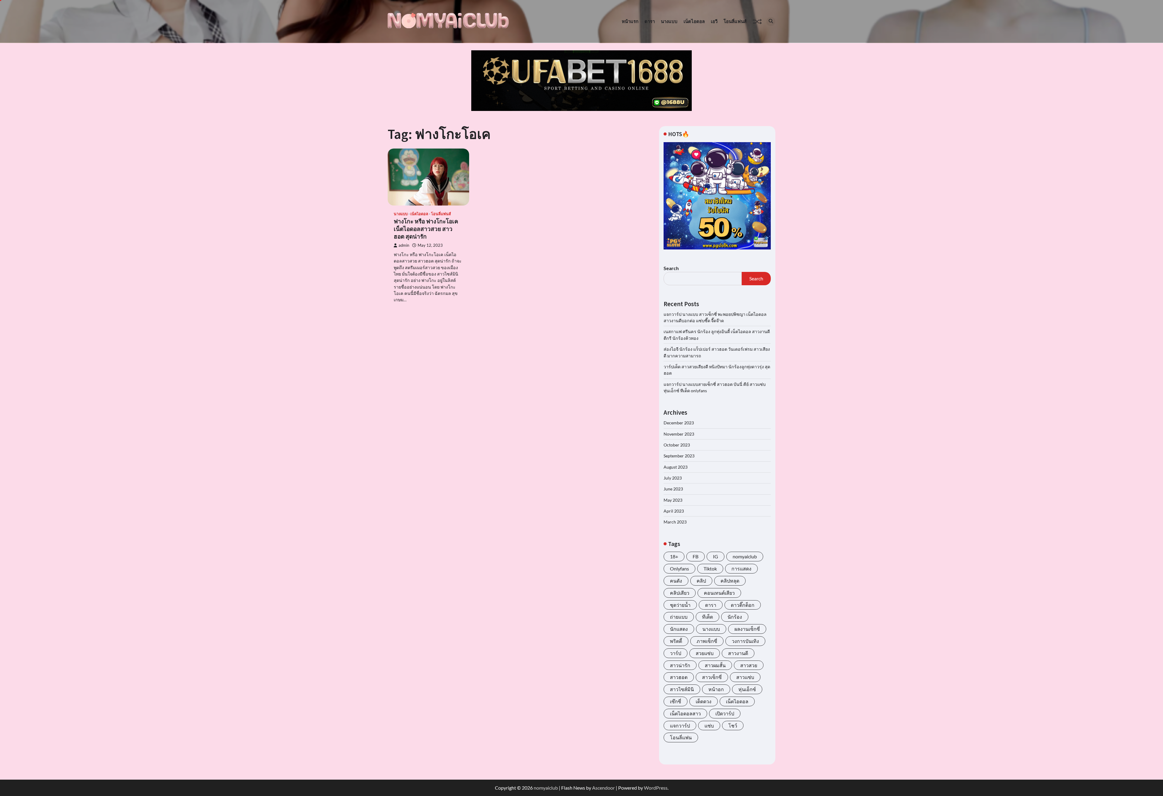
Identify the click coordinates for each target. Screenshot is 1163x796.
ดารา (649, 21)
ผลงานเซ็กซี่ (747, 629)
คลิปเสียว (679, 593)
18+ (674, 556)
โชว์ (732, 725)
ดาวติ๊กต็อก (742, 605)
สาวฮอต (679, 677)
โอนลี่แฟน (681, 737)
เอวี (714, 21)
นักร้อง (734, 617)
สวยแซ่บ (705, 653)
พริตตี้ (676, 641)
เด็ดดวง (703, 701)
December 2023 (679, 422)
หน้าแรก (630, 21)
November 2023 (679, 433)
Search (671, 268)
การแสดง (741, 568)
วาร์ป (675, 653)
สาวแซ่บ (745, 677)
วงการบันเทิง (745, 641)
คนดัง (676, 581)
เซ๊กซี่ (675, 701)
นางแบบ (669, 21)
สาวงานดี (738, 653)
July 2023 (673, 477)
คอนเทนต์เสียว (719, 593)
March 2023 (675, 521)
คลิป (701, 581)
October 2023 (677, 444)
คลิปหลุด (730, 581)
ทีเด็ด (707, 617)
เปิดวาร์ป (724, 713)
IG (715, 556)
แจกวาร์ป (680, 725)
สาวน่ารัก (680, 665)
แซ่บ (709, 725)
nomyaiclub (745, 556)
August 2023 (676, 467)
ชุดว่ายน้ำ (680, 605)
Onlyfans (679, 568)
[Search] (770, 21)
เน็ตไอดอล (694, 21)
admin (404, 245)
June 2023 (673, 488)
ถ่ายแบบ (679, 617)
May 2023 (673, 500)
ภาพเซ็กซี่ (707, 641)
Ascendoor (603, 788)
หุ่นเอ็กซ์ (747, 689)
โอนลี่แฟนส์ (735, 21)
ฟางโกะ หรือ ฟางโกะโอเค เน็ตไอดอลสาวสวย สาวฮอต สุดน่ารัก (426, 229)
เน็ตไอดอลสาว (685, 713)
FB (695, 556)
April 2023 (674, 510)
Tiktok (710, 568)
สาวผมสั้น (715, 665)
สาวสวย (748, 665)
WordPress (656, 788)
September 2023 (679, 455)
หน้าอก (716, 689)
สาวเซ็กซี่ (712, 677)
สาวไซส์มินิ (682, 689)
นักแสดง (679, 629)
